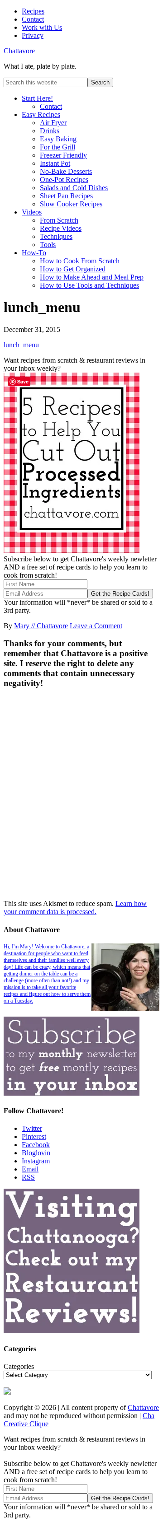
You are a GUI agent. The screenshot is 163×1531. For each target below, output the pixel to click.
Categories (19, 1366)
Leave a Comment (96, 626)
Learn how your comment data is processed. (75, 907)
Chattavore (19, 51)
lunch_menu (21, 345)
